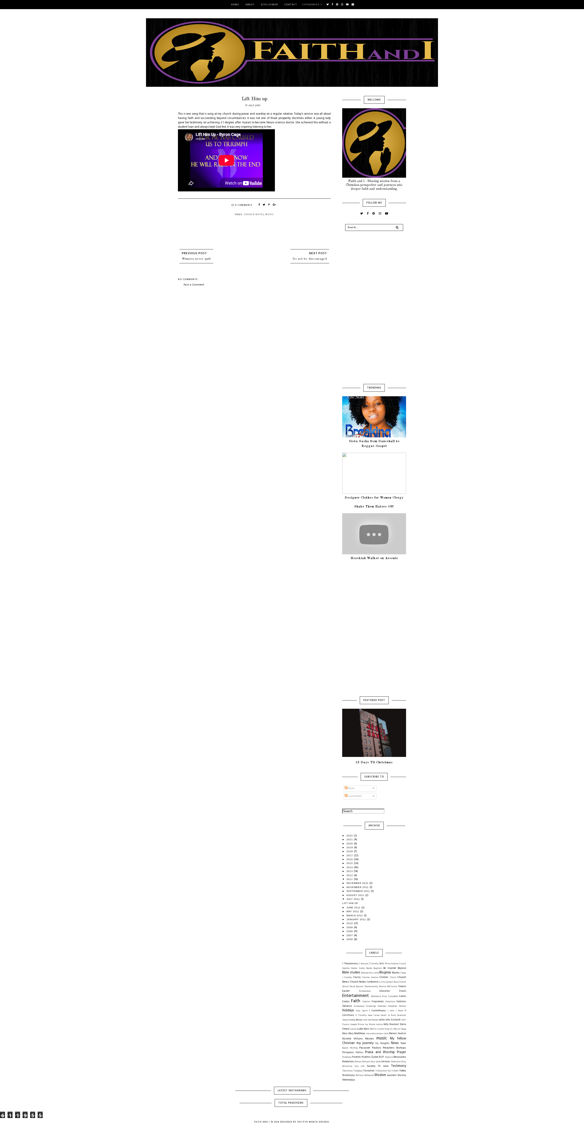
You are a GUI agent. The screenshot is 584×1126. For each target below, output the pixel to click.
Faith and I (262, 1122)
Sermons (385, 1062)
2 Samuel (363, 963)
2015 (350, 863)
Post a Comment (194, 285)
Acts (381, 964)
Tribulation (381, 1071)
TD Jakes (383, 1066)
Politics (359, 1053)
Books (396, 972)
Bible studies (351, 972)
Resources (400, 1057)
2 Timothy (374, 963)
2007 (350, 935)
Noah (403, 1043)
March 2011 (355, 915)
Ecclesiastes (364, 991)
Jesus (359, 1020)
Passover (364, 1048)
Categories (311, 4)
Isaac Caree (373, 1015)
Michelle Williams (352, 1039)
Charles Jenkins (370, 977)
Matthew (359, 1033)
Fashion (366, 1001)
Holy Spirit (362, 1010)
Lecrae (353, 1029)
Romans (366, 1061)
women (391, 1075)
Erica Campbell (390, 996)
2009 (350, 927)
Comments (354, 796)
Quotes (374, 1057)
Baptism (377, 968)
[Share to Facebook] (259, 205)
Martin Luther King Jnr (381, 1029)
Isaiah (383, 1015)
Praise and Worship (380, 1052)
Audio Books (365, 968)
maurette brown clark (377, 1033)
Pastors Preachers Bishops (389, 1048)
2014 (350, 867)
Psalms (366, 1057)
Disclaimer (269, 4)
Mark (366, 1029)
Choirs (393, 977)
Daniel (345, 986)
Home (235, 4)
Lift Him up (350, 903)
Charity (357, 977)
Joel (365, 1020)
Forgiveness (378, 1002)
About (250, 4)
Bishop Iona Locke (370, 973)
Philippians (348, 1053)
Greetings (371, 1006)
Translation (369, 1071)
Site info (360, 1066)
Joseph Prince (357, 1024)
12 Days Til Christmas (374, 762)
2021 (350, 839)
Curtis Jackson (386, 982)
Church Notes (254, 214)
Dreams (402, 987)
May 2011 (353, 911)
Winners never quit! (196, 258)
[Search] (397, 227)
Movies (369, 1038)
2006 (350, 939)
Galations (401, 1002)
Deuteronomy (371, 986)
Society (371, 1066)
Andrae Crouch (398, 963)
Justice (379, 1024)
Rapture (389, 1057)
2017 (350, 855)
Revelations (348, 1062)
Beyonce (402, 968)
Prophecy (346, 1057)
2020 (350, 843)
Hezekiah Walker (397, 1006)
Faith (355, 1001)
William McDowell (365, 1075)
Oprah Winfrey (350, 1048)
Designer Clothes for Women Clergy (374, 497)
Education (384, 991)
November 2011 (358, 887)
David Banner (356, 986)
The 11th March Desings (313, 1122)
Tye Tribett (393, 1071)
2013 (350, 871)
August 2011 (355, 895)
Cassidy (348, 977)
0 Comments (243, 205)
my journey (365, 1043)
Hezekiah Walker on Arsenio (374, 558)
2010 (350, 923)
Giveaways (359, 1006)
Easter (346, 991)
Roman (358, 1061)
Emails (402, 991)
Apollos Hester (349, 968)
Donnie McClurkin (388, 986)
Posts (351, 788)
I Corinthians (377, 1010)
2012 (350, 875)
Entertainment (355, 995)
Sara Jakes (376, 1061)
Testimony (398, 1066)
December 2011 (358, 883)
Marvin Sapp (400, 1029)
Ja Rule (392, 1015)
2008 (350, 931)
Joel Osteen (373, 1020)
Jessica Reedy (348, 1020)
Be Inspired (389, 968)
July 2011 (354, 899)
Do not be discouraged (310, 258)
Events (402, 996)
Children (383, 977)
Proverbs (356, 1057)
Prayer (401, 1052)
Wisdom (380, 1075)
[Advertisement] (254, 321)
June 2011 (354, 907)
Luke (360, 1029)
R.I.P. (381, 1057)
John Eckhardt (393, 1020)
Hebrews (382, 1006)
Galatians (390, 1001)
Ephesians (376, 996)
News (395, 1043)
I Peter (399, 1010)
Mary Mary (348, 1034)
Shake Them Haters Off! (374, 506)
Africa (388, 963)
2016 (350, 859)
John (382, 1020)
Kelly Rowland (391, 1024)
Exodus (345, 1002)
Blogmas (385, 972)
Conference (372, 982)
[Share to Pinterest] (269, 205)
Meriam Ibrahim (397, 1034)
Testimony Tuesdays (352, 1071)
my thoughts (382, 1043)
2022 (350, 835)
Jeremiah (401, 1015)
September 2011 (359, 891)
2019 (350, 847)
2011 (350, 879)
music (269, 214)
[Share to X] (264, 205)
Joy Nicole (370, 1024)
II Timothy (360, 1015)
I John (391, 1010)
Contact (290, 4)
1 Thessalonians (350, 964)
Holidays (348, 1010)
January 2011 (357, 919)
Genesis (347, 1006)
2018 (350, 851)
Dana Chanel (400, 982)
